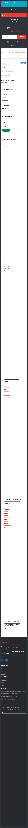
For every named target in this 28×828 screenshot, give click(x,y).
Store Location (14, 19)
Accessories (5, 94)
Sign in (13, 45)
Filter (6, 130)
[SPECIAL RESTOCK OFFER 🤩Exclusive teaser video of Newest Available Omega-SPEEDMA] (7, 564)
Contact (3, 674)
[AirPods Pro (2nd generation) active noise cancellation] (7, 442)
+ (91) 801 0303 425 (13, 648)
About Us (3, 671)
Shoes (3, 102)
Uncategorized (5, 105)
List (5, 58)
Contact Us (15, 21)
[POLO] (7, 201)
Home (2, 52)
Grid (3, 58)
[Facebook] (6, 660)
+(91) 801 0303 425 (15, 696)
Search (21, 36)
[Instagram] (2, 660)
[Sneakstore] (14, 10)
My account (3, 680)
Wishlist (2, 682)
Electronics (5, 100)
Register (13, 42)
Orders (2, 685)
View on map (4, 656)
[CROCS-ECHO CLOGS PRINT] (7, 322)
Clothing (4, 97)
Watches (4, 108)
